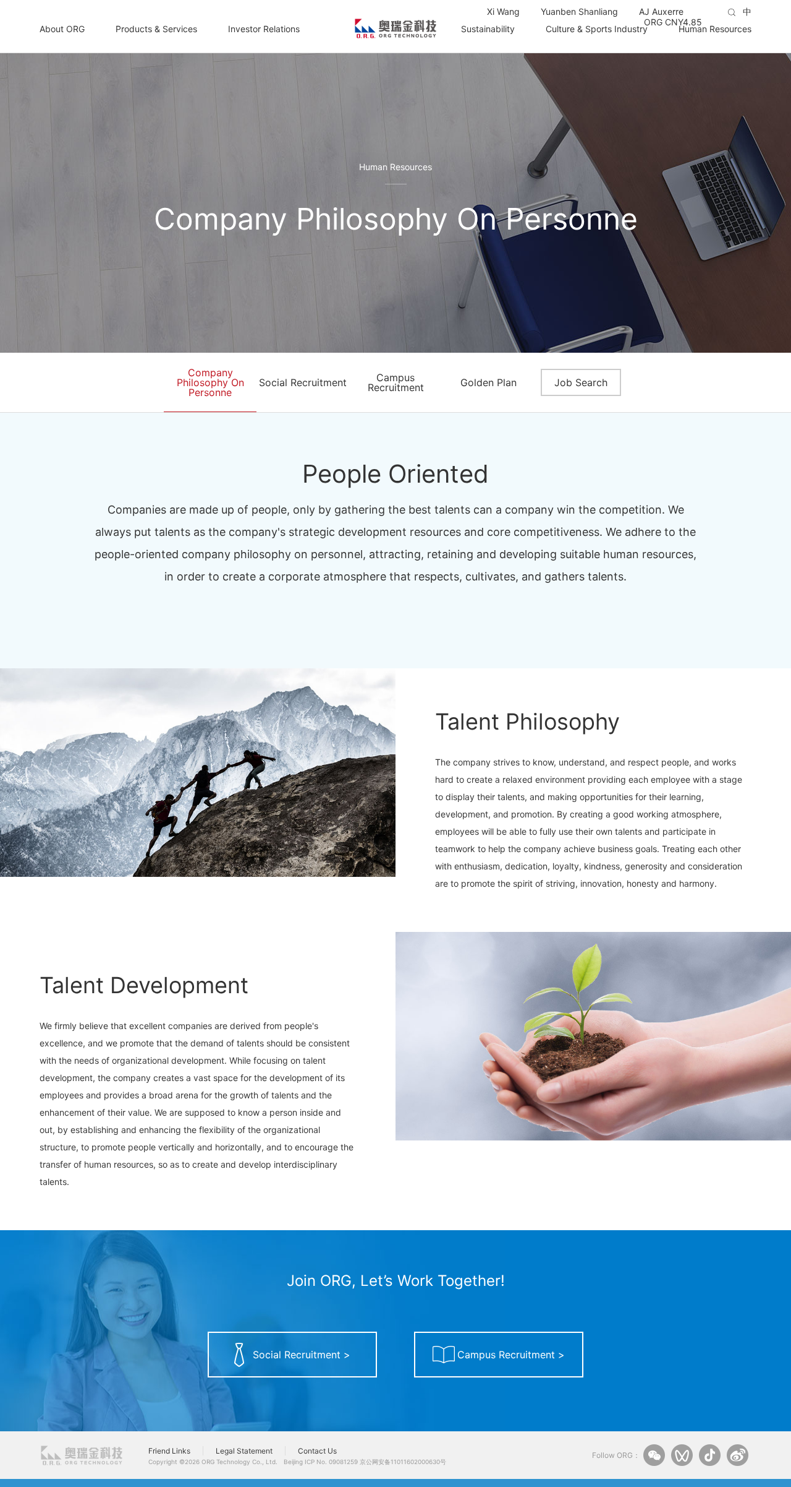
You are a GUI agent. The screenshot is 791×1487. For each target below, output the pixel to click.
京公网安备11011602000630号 (403, 1461)
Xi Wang (503, 11)
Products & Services (156, 28)
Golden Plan (488, 382)
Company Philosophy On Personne (210, 382)
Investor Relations (264, 28)
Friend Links (169, 1450)
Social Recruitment (303, 382)
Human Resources (715, 28)
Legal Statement (244, 1450)
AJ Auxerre (661, 11)
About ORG (62, 28)
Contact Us (317, 1450)
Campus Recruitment (396, 382)
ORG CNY (673, 22)
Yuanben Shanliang (579, 11)
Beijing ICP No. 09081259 (321, 1461)
